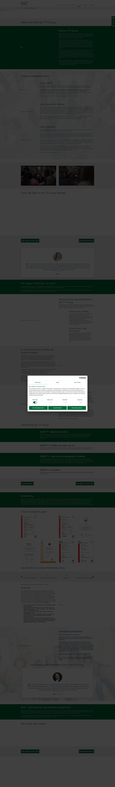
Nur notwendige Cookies (38, 407)
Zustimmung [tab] (38, 382)
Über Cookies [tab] (77, 382)
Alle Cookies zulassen (77, 407)
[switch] (50, 402)
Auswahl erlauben (57, 407)
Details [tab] (57, 382)
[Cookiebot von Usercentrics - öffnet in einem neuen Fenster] (80, 378)
